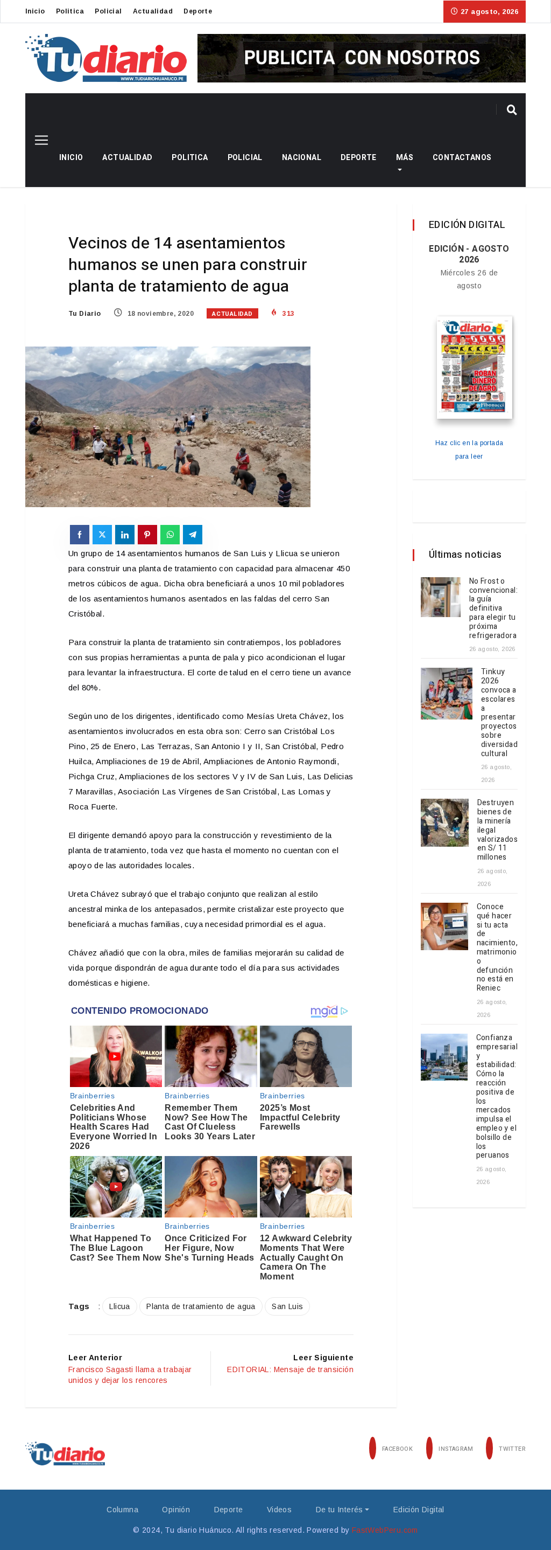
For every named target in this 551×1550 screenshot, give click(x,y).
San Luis (287, 1306)
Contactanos (462, 157)
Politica (70, 11)
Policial (108, 11)
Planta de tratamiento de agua (201, 1306)
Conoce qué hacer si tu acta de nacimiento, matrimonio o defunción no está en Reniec (497, 947)
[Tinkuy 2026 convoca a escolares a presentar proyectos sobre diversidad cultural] (446, 693)
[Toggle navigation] (37, 140)
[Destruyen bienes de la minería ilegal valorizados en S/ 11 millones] (445, 823)
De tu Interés (339, 1509)
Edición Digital (418, 1509)
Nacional (301, 157)
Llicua (119, 1306)
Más (404, 157)
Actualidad (153, 11)
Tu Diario (84, 313)
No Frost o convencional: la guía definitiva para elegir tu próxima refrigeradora (493, 608)
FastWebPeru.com (385, 1530)
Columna (122, 1509)
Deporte (197, 11)
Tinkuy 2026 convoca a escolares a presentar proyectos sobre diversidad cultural (499, 712)
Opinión (176, 1509)
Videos (279, 1509)
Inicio (35, 11)
